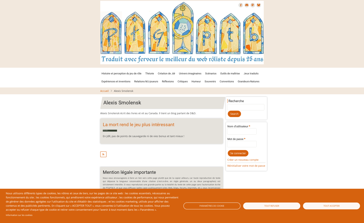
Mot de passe (235, 139)
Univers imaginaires (190, 73)
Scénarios (210, 73)
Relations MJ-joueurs (146, 81)
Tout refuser (271, 205)
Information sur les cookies (19, 215)
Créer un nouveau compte (242, 159)
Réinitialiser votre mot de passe (246, 165)
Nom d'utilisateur (237, 126)
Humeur (196, 81)
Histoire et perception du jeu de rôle (121, 73)
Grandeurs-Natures (248, 81)
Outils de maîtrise (230, 73)
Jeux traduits (251, 73)
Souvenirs (210, 81)
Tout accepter (331, 205)
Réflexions (168, 81)
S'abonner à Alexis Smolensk (161, 154)
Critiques (183, 81)
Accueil (104, 91)
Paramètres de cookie (211, 205)
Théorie (149, 73)
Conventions (227, 81)
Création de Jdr (166, 73)
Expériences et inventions (116, 81)
